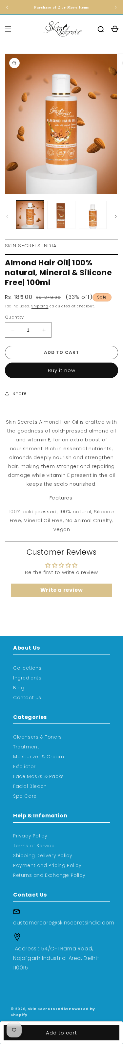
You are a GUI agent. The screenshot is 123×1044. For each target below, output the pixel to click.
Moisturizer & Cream (38, 756)
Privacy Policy (30, 836)
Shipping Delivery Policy (42, 855)
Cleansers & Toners (37, 737)
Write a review (61, 590)
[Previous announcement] (7, 7)
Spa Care (25, 796)
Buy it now (61, 370)
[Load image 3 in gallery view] (93, 215)
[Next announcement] (116, 7)
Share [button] (19, 393)
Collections (27, 668)
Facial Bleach (30, 786)
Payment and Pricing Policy (47, 865)
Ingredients (27, 678)
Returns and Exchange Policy (49, 875)
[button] (8, 29)
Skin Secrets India (48, 1008)
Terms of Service (34, 845)
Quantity (14, 317)
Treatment (26, 747)
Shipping (40, 306)
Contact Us (27, 697)
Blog (18, 687)
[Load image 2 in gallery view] (61, 215)
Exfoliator (24, 766)
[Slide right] (116, 216)
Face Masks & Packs (38, 776)
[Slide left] (7, 216)
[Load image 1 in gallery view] (30, 215)
